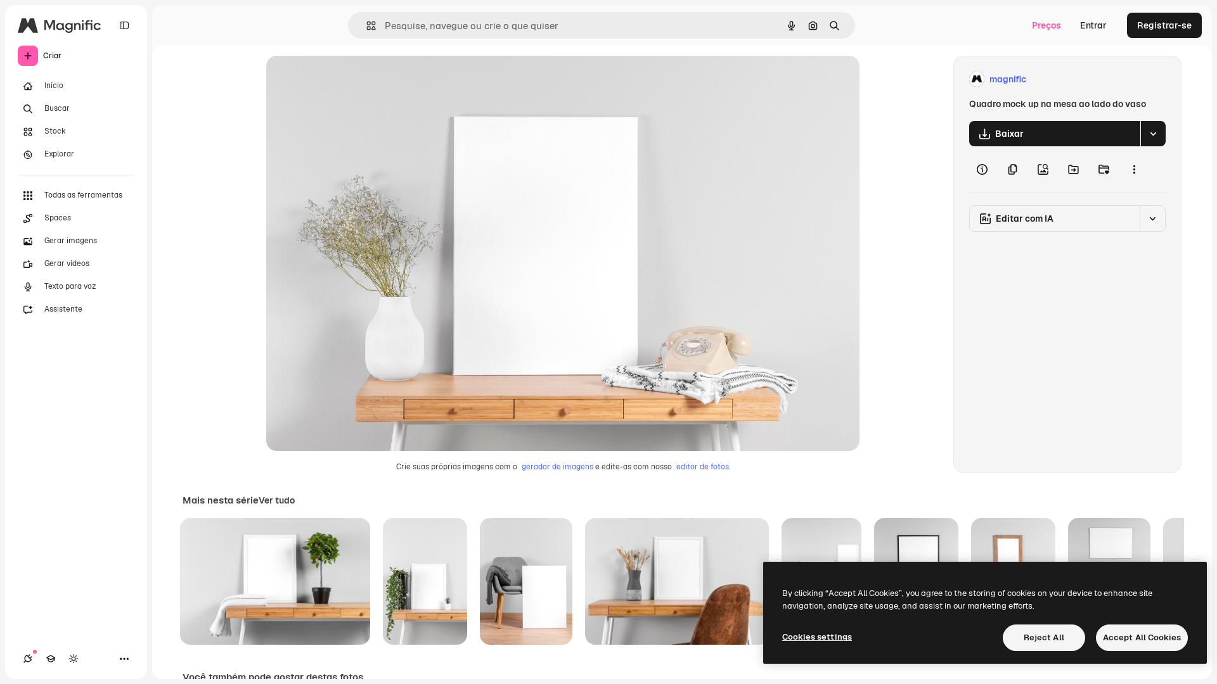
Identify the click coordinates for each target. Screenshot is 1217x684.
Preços (1046, 25)
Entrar (1093, 25)
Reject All (1044, 637)
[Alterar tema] (73, 659)
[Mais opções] (1134, 169)
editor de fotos (702, 467)
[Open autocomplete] (366, 25)
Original (347, 79)
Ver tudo (277, 500)
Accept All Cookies (1142, 637)
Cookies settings (817, 636)
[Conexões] (28, 659)
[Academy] (51, 659)
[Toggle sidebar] (124, 25)
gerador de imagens (557, 467)
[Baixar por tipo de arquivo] (1153, 133)
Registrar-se (1164, 25)
